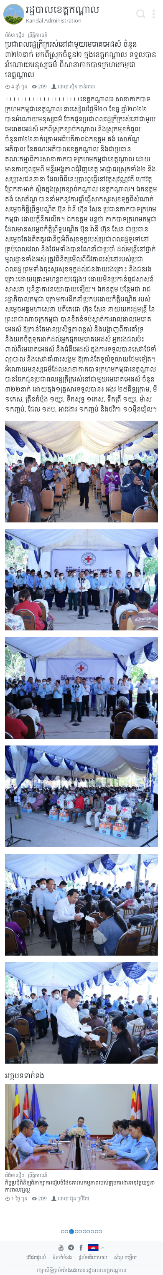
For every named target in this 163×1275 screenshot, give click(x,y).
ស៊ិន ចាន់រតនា (82, 86)
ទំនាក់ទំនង (62, 1257)
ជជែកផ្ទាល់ (36, 1257)
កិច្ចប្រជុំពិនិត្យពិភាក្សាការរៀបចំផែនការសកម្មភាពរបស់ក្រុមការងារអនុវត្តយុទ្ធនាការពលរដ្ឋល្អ (80, 1186)
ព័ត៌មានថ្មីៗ (15, 34)
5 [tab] (80, 1231)
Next (148, 1155)
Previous (15, 1155)
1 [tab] (62, 1231)
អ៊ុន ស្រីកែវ (79, 1198)
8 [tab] (92, 1231)
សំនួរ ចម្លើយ (125, 1257)
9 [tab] (96, 1231)
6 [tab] (84, 1231)
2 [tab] (66, 1231)
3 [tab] (71, 1231)
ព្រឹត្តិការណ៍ (37, 34)
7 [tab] (88, 1231)
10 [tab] (100, 1231)
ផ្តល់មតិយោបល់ (93, 1257)
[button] (153, 14)
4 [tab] (76, 1231)
